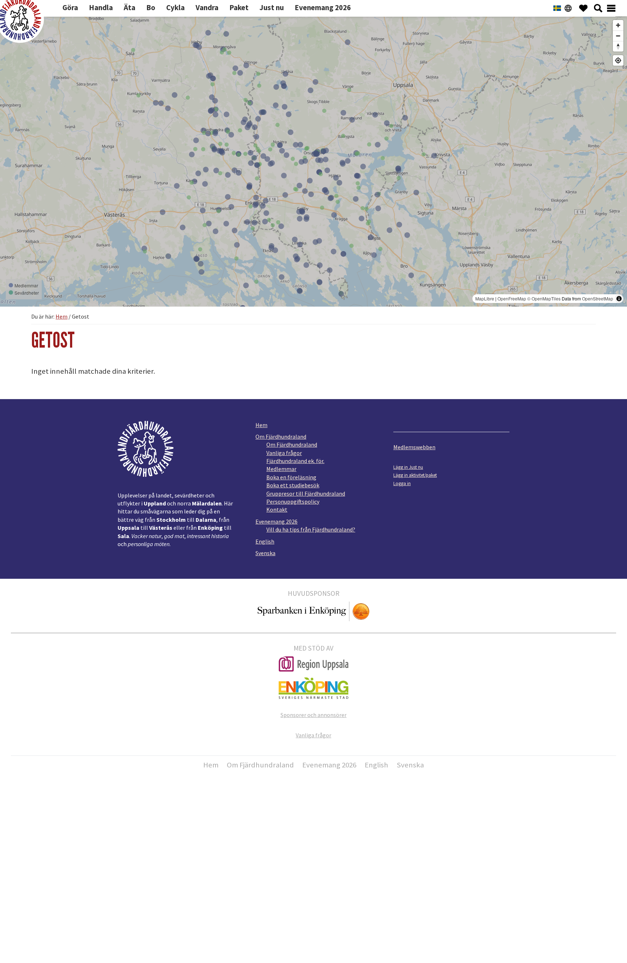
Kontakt (276, 509)
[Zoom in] (618, 25)
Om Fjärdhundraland (280, 436)
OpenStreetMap (597, 298)
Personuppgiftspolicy (292, 501)
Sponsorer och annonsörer (313, 714)
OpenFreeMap (511, 298)
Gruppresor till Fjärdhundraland (305, 493)
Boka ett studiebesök (292, 485)
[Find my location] (618, 60)
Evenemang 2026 (276, 521)
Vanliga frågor (284, 452)
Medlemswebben (414, 447)
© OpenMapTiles (544, 298)
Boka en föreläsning (291, 477)
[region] (313, 161)
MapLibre (484, 298)
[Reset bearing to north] (618, 46)
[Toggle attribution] (619, 298)
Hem (261, 425)
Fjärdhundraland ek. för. (295, 460)
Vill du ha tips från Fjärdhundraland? (310, 529)
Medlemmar (281, 468)
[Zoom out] (618, 35)
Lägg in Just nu (408, 467)
